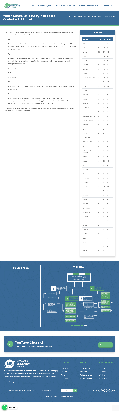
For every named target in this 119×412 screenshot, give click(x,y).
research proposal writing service (16, 382)
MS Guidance (84, 371)
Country (102, 368)
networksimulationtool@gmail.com (40, 390)
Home (31, 6)
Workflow (102, 375)
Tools (63, 375)
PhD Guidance (85, 368)
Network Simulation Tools (89, 6)
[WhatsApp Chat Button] (4, 407)
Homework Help (86, 378)
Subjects (64, 371)
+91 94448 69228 (14, 390)
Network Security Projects (65, 6)
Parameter (103, 378)
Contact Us (107, 6)
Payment (102, 371)
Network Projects (44, 6)
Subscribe (104, 345)
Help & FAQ (65, 368)
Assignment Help (86, 375)
